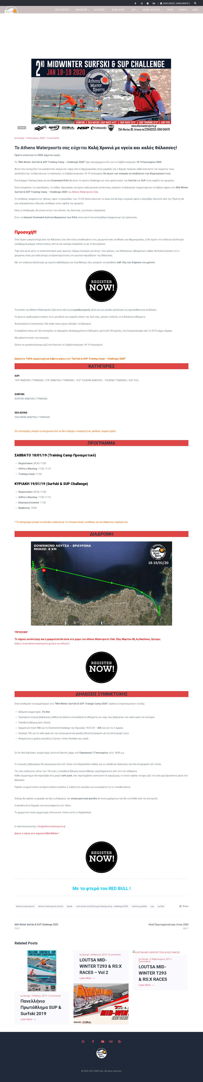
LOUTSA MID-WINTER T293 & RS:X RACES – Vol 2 (101, 966)
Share (185, 906)
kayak (69, 906)
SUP (152, 906)
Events (129, 28)
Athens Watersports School (50, 906)
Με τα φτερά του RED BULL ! (102, 888)
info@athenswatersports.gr (51, 826)
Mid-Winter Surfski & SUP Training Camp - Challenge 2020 (102, 906)
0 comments (53, 138)
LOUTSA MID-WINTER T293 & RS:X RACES (153, 973)
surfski (161, 906)
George (20, 138)
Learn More (26, 1019)
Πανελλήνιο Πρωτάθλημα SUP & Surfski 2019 (41, 1007)
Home (118, 28)
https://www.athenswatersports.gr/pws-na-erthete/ (42, 643)
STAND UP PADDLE (139, 906)
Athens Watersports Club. (85, 192)
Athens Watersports (25, 906)
